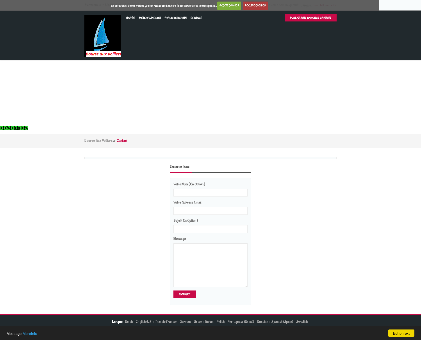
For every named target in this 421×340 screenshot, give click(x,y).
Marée (130, 18)
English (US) (144, 321)
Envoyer (185, 294)
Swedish (302, 321)
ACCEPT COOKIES (229, 5)
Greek (198, 321)
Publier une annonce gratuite (310, 17)
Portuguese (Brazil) (241, 321)
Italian (209, 321)
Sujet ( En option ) (185, 220)
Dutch (129, 321)
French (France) (166, 321)
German (185, 321)
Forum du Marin (176, 18)
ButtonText (401, 333)
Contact (196, 18)
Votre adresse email (187, 202)
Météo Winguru (150, 18)
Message (179, 238)
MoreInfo (30, 333)
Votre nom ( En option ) (189, 184)
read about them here (165, 5)
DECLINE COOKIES (255, 5)
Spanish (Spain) (282, 321)
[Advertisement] (210, 93)
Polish (221, 321)
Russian (262, 321)
